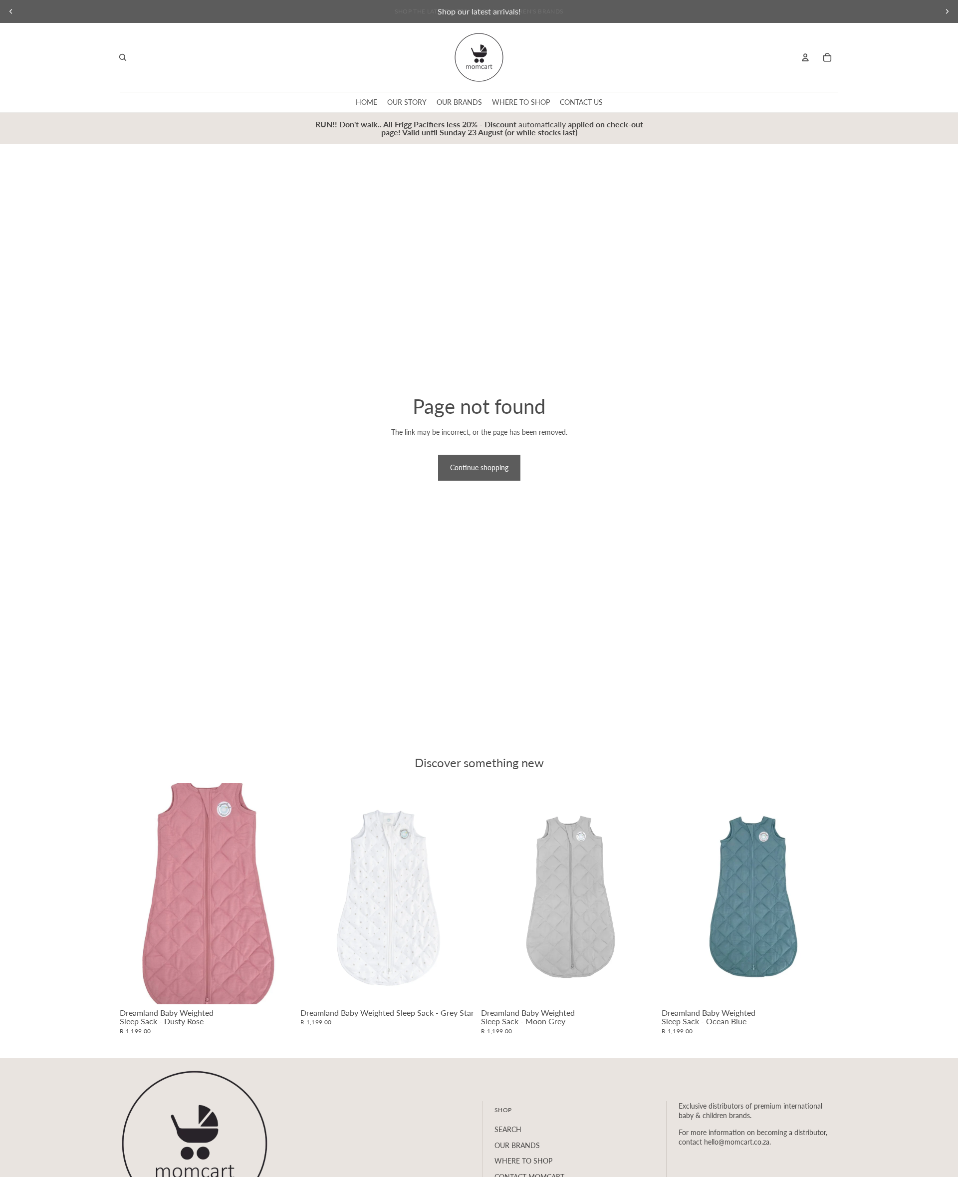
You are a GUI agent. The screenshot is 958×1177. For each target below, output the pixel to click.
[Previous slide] (11, 11)
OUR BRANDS (517, 1145)
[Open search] (123, 57)
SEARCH (507, 1129)
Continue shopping (479, 467)
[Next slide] (947, 11)
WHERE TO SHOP (523, 1161)
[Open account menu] (805, 57)
